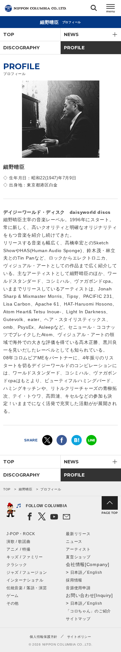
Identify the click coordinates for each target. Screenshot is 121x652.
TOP (8, 34)
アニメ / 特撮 (18, 549)
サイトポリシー (79, 636)
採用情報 (74, 580)
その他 (12, 603)
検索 (93, 9)
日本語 (76, 572)
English (94, 572)
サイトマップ (78, 619)
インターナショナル (24, 580)
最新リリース (78, 534)
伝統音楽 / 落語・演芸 (26, 588)
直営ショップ (78, 557)
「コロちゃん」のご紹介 (88, 611)
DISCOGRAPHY (21, 48)
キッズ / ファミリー (24, 557)
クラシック (16, 564)
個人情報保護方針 (43, 636)
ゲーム (12, 595)
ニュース (74, 541)
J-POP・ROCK (20, 534)
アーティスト (78, 549)
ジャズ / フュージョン (26, 572)
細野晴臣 (26, 489)
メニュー (111, 9)
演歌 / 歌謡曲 (18, 541)
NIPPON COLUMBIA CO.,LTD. (35, 8)
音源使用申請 (78, 588)
